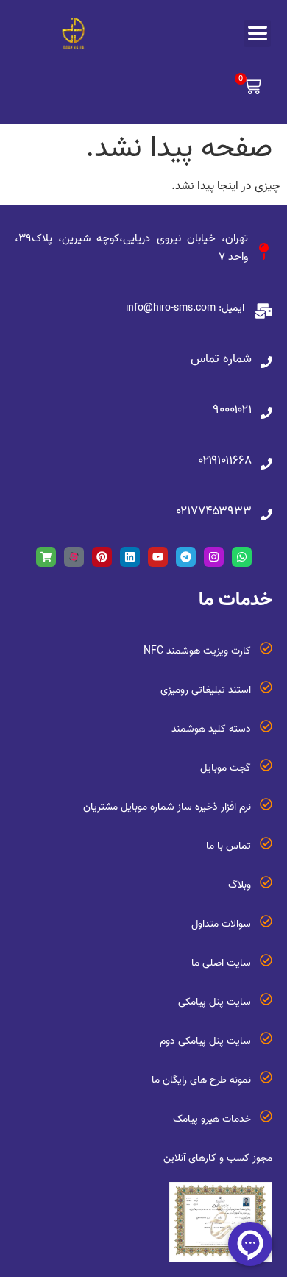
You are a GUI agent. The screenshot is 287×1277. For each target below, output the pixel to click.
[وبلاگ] (266, 882)
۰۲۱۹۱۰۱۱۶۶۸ (225, 460)
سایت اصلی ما (221, 963)
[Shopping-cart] (46, 557)
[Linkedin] (130, 557)
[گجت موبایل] (266, 765)
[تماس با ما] (266, 843)
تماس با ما (228, 846)
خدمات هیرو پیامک (212, 1119)
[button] (249, 88)
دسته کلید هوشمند (211, 729)
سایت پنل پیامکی (214, 1002)
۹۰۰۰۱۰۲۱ (232, 410)
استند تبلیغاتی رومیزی (205, 690)
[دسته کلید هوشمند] (266, 726)
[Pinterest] (102, 557)
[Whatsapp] (242, 557)
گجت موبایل (225, 768)
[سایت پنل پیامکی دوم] (266, 1038)
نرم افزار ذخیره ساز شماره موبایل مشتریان (167, 807)
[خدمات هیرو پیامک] (266, 1116)
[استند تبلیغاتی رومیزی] (266, 687)
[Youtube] (158, 557)
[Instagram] (214, 557)
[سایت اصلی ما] (266, 960)
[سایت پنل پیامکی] (266, 999)
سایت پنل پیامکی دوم (205, 1041)
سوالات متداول (221, 924)
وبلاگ (239, 885)
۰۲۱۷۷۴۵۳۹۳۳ (214, 511)
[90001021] (266, 413)
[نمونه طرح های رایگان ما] (266, 1077)
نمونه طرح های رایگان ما (201, 1080)
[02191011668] (266, 464)
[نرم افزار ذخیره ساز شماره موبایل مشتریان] (266, 804)
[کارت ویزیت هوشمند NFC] (266, 648)
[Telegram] (186, 557)
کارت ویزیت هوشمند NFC (197, 651)
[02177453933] (266, 514)
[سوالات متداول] (266, 921)
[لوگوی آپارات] (74, 557)
